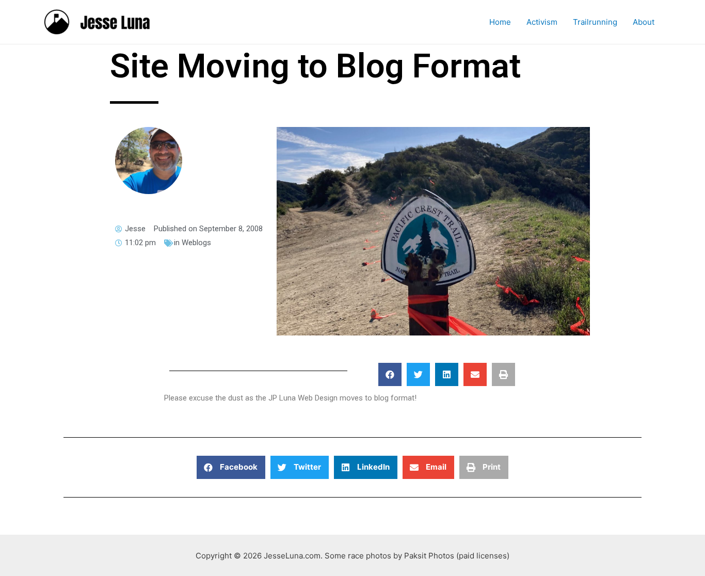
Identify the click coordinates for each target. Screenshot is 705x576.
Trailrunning (595, 22)
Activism (541, 22)
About (643, 22)
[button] (390, 374)
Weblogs (196, 242)
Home (500, 22)
